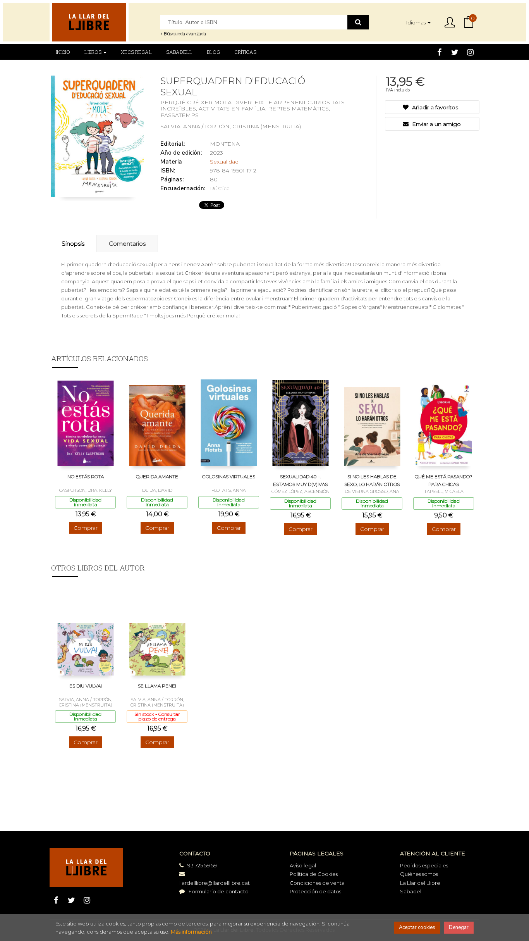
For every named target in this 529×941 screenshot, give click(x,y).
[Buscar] (358, 22)
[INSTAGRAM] (470, 52)
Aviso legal (303, 865)
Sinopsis (73, 243)
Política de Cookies (314, 874)
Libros (93, 51)
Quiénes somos (419, 874)
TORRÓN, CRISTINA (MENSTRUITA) (252, 126)
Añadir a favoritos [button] (434, 107)
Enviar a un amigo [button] (435, 124)
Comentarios (127, 243)
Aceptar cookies (417, 927)
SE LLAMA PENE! (157, 686)
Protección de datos (315, 891)
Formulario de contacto (219, 891)
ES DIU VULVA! (85, 686)
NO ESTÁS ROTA (85, 476)
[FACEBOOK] (439, 52)
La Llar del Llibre (420, 883)
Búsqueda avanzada (184, 33)
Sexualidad (224, 161)
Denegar (459, 927)
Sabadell (411, 891)
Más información (191, 932)
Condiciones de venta (317, 883)
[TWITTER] (454, 52)
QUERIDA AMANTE (157, 476)
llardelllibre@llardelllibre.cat (214, 883)
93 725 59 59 (202, 865)
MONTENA (225, 143)
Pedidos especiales (424, 865)
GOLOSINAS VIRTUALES (228, 476)
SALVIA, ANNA (181, 126)
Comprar (86, 527)
